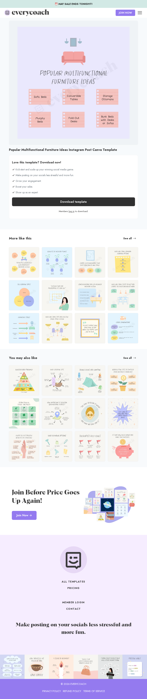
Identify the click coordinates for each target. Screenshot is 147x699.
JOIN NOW (125, 12)
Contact (73, 609)
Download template (73, 202)
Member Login (73, 602)
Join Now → (24, 515)
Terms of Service (94, 691)
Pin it (12, 25)
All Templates (73, 581)
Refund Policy (72, 691)
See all (127, 238)
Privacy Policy (51, 691)
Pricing (73, 588)
